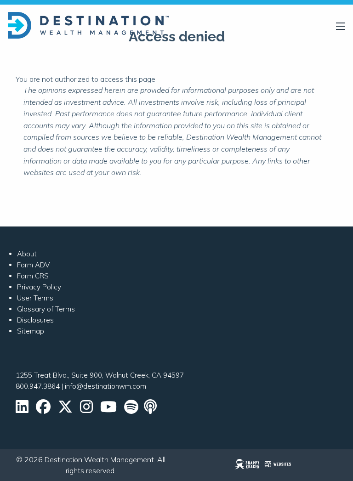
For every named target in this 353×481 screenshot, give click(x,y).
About (27, 253)
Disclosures (35, 320)
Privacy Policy (39, 287)
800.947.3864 (38, 386)
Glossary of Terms (46, 309)
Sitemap (30, 331)
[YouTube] (108, 409)
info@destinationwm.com (105, 386)
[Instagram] (86, 409)
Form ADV (33, 264)
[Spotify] (131, 409)
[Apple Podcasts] (151, 409)
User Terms (35, 298)
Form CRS (33, 276)
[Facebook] (43, 409)
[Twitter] (65, 409)
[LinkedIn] (22, 409)
